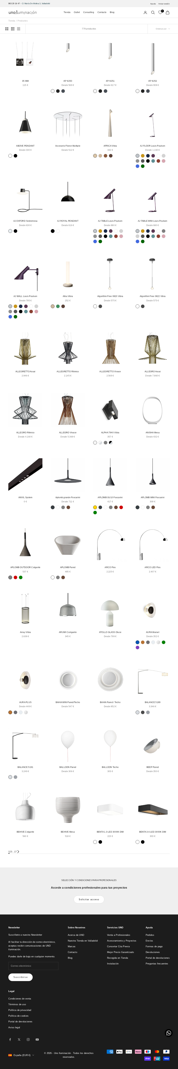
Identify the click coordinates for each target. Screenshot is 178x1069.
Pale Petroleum (153, 161)
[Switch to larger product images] (6, 28)
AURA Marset (152, 632)
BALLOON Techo (110, 767)
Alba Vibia (68, 296)
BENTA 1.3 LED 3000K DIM (110, 832)
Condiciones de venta (19, 998)
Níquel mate (148, 712)
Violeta (137, 647)
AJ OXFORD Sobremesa (25, 221)
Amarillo (95, 507)
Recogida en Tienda (117, 958)
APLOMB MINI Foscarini (152, 497)
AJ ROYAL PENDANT (67, 221)
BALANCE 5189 (153, 702)
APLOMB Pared (68, 567)
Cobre (143, 642)
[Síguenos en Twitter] (19, 1039)
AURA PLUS (25, 702)
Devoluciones (153, 952)
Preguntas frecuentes (157, 963)
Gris (163, 231)
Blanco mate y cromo (100, 443)
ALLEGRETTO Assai (25, 371)
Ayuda (153, 4)
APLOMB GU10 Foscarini (110, 497)
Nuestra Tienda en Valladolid (83, 940)
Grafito (100, 306)
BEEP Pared (153, 767)
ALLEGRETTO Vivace (110, 371)
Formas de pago (154, 946)
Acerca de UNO (76, 935)
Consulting (88, 12)
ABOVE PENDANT (25, 146)
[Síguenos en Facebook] (10, 1039)
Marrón (68, 507)
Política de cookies (18, 1016)
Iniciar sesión (164, 4)
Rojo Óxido (158, 161)
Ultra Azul (137, 166)
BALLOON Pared (67, 767)
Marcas (72, 946)
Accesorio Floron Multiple (67, 146)
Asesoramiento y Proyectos (121, 940)
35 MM (25, 81)
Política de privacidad (19, 1010)
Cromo (137, 712)
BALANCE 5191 (25, 767)
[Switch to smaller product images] (12, 28)
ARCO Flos (110, 567)
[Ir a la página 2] (18, 851)
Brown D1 (105, 156)
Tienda (67, 12)
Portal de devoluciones (158, 958)
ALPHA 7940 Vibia (110, 432)
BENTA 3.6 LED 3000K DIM (152, 832)
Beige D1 (95, 156)
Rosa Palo (163, 161)
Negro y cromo (111, 443)
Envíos (149, 940)
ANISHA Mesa (153, 432)
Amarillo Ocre (143, 156)
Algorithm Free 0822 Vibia (152, 296)
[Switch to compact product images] (18, 28)
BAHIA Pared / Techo (110, 702)
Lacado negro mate (58, 91)
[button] (169, 1033)
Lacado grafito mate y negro (105, 443)
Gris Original (137, 161)
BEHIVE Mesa (68, 832)
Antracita (53, 507)
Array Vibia (25, 632)
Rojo (121, 507)
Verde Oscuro (143, 166)
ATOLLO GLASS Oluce (110, 632)
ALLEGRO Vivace (67, 432)
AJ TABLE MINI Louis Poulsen (152, 221)
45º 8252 (152, 81)
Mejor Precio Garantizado (120, 952)
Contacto (102, 12)
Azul (137, 642)
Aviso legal (14, 1027)
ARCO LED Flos (152, 567)
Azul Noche (148, 156)
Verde (95, 512)
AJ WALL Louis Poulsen (25, 296)
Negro (15, 156)
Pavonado (63, 91)
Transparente (158, 642)
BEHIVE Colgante (25, 832)
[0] (160, 12)
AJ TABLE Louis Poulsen (110, 221)
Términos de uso (17, 1004)
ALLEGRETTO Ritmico (68, 371)
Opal (10, 231)
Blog (112, 12)
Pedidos (150, 935)
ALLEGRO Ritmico (25, 432)
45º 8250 (67, 81)
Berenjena (153, 156)
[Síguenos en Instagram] (28, 1039)
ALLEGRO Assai (153, 371)
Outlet (77, 12)
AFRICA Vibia (110, 146)
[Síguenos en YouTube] (37, 1039)
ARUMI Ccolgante (68, 632)
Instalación (113, 963)
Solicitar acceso (89, 899)
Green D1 (58, 306)
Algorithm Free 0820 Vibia (110, 296)
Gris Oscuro (143, 161)
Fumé (148, 642)
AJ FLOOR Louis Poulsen (152, 146)
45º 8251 (110, 81)
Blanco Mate (53, 91)
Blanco (10, 156)
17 (15, 851)
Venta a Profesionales (118, 935)
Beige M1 (100, 156)
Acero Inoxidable (137, 156)
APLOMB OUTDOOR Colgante (25, 567)
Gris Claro (163, 156)
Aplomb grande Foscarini (67, 497)
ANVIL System (25, 497)
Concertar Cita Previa (118, 946)
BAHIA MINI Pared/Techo (68, 702)
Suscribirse (20, 977)
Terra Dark (111, 156)
